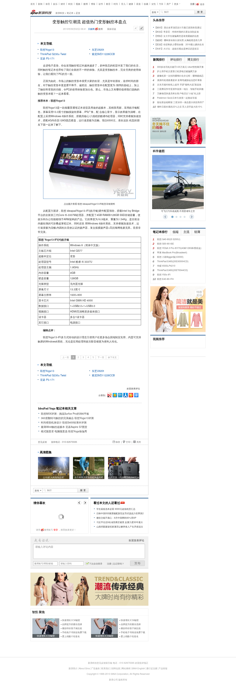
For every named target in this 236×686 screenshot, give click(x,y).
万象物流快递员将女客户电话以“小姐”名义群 (179, 93)
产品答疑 (163, 668)
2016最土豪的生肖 (194, 44)
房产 (168, 3)
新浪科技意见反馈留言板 (100, 662)
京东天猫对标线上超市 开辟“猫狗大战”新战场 (179, 84)
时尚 (116, 3)
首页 (32, 3)
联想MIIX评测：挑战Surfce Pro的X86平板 (65, 413)
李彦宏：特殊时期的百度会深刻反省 (181, 31)
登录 (55, 529)
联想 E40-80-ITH (165, 278)
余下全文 (112, 357)
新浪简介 (73, 668)
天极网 (91, 28)
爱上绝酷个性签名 (71, 636)
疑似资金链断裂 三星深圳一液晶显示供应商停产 (180, 102)
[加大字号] (141, 28)
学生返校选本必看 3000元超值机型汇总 (115, 508)
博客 (93, 3)
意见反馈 (42, 441)
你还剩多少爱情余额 (173, 44)
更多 (176, 3)
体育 (48, 3)
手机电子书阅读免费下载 (74, 632)
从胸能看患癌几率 (193, 40)
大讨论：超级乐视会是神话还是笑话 (181, 48)
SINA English (138, 668)
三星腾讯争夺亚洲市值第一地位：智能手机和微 (180, 88)
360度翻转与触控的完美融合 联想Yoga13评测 (67, 418)
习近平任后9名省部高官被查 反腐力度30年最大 (119, 522)
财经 (63, 3)
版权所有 (122, 679)
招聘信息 (115, 668)
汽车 (161, 3)
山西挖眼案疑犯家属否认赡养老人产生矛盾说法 (119, 526)
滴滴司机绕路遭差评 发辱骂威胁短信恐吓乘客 (179, 80)
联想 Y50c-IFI (163, 274)
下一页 (101, 357)
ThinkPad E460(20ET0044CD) (172, 270)
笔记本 (70, 12)
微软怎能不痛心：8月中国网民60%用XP (116, 517)
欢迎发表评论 (133, 388)
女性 (153, 3)
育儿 (123, 3)
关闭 (138, 441)
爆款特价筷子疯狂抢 (72, 628)
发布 (137, 563)
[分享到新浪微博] (109, 394)
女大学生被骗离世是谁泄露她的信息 (181, 35)
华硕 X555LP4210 (166, 265)
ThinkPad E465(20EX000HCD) (172, 261)
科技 (70, 3)
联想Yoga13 (47, 49)
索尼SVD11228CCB (103, 54)
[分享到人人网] (125, 394)
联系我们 (105, 668)
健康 (131, 3)
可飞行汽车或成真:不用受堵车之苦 (178, 210)
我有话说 (111, 28)
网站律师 (126, 668)
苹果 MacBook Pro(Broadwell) (172, 252)
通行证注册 (151, 668)
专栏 (159, 48)
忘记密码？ (118, 563)
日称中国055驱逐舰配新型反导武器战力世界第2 (120, 513)
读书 (100, 3)
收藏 (146, 3)
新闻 (40, 3)
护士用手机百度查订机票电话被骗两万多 (177, 71)
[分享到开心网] (130, 394)
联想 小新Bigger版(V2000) (170, 256)
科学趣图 (159, 151)
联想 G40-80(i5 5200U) (168, 239)
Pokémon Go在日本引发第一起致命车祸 (177, 97)
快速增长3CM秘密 (71, 620)
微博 (85, 3)
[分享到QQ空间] (114, 394)
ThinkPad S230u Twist (53, 54)
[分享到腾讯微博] (120, 394)
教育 (108, 3)
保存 (118, 441)
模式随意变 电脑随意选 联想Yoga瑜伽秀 (64, 431)
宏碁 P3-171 (47, 58)
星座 (138, 3)
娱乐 (55, 3)
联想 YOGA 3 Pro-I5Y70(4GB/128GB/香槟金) (179, 247)
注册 (192, 3)
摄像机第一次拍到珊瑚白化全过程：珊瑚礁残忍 (180, 75)
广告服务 (95, 668)
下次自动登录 (95, 563)
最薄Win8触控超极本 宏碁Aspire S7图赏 (64, 427)
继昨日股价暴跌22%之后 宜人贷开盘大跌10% (179, 106)
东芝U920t (98, 49)
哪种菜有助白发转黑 (174, 40)
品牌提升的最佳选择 (72, 624)
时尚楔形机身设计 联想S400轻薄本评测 (63, 422)
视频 (78, 3)
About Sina (84, 668)
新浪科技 (59, 12)
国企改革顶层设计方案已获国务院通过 (183, 27)
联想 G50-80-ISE (165, 243)
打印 (128, 441)
